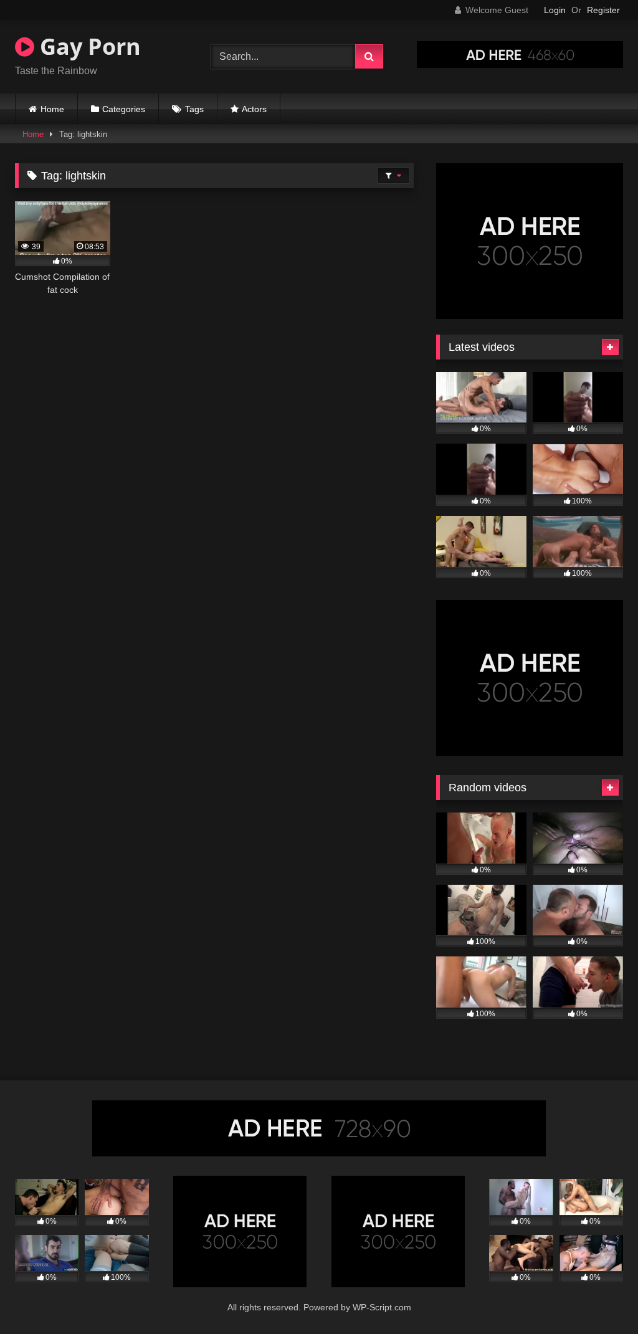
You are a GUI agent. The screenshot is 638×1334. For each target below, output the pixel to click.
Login (555, 10)
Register (603, 10)
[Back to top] (599, 1297)
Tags (194, 109)
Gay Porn (87, 46)
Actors (254, 109)
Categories (123, 109)
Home (52, 109)
